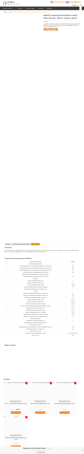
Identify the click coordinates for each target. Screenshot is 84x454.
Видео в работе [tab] (35, 244)
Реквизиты (49, 8)
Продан (57, 30)
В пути (10, 12)
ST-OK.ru (10, 2)
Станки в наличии (7, 8)
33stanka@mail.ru (75, 2)
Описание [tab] (8, 244)
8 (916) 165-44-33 (59, 2)
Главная (5, 12)
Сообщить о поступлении (50, 29)
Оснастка (19, 8)
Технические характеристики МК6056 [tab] (21, 244)
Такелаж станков (30, 8)
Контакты (40, 8)
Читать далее (16, 412)
